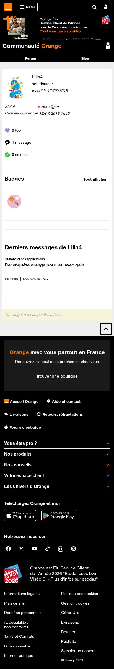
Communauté (31, 45)
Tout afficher (95, 179)
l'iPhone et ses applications (25, 259)
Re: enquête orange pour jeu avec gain (44, 265)
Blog (85, 58)
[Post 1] (14, 201)
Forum (30, 58)
